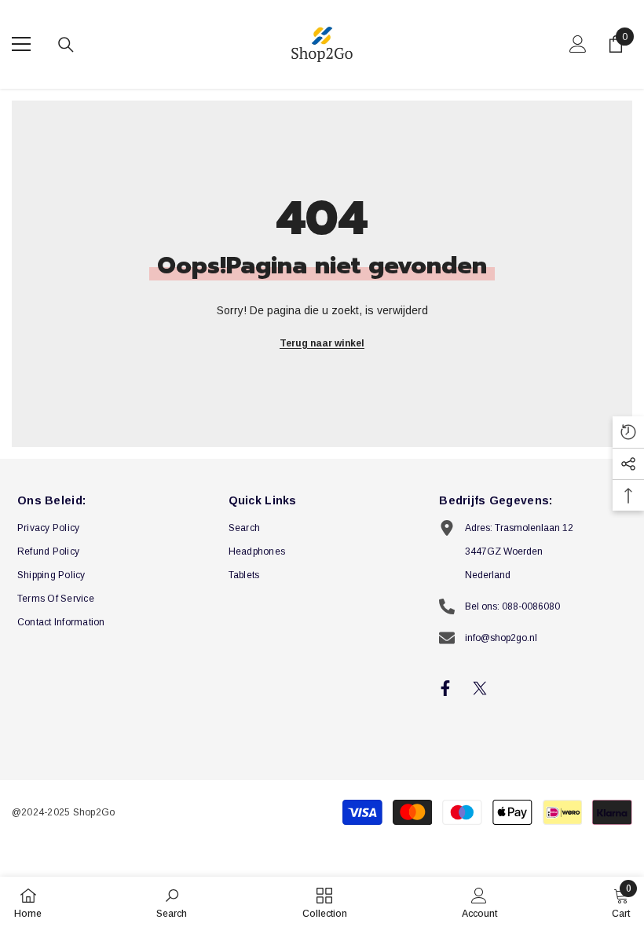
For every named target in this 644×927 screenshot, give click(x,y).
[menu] (21, 44)
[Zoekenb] (66, 44)
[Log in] (578, 44)
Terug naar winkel (322, 343)
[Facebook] (445, 688)
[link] (171, 902)
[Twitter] (479, 688)
